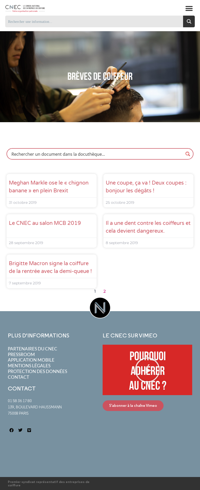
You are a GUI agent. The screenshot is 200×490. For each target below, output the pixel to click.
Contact (18, 377)
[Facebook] (11, 430)
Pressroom (21, 354)
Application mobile (31, 360)
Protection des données (37, 371)
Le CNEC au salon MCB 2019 (45, 223)
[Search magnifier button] (189, 21)
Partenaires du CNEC (32, 348)
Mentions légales (29, 365)
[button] (189, 8)
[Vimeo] (29, 430)
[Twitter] (20, 430)
